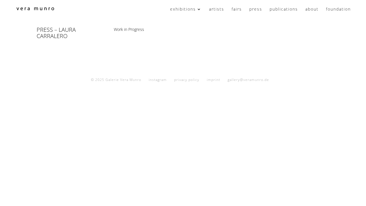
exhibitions (183, 9)
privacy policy (186, 79)
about (312, 9)
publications (284, 9)
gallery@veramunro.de (248, 79)
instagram (158, 79)
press (255, 9)
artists (216, 9)
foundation (338, 9)
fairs (237, 9)
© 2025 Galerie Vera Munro (116, 79)
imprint (213, 79)
